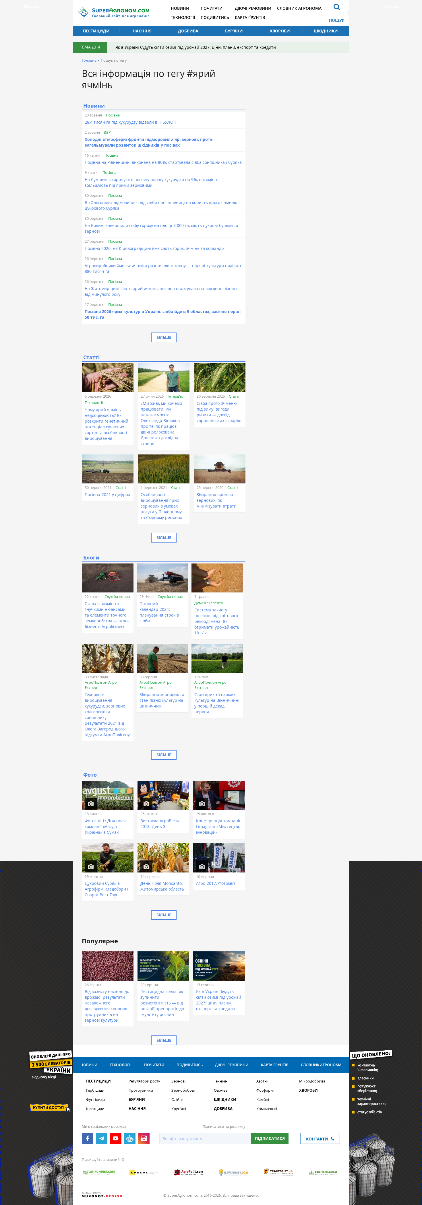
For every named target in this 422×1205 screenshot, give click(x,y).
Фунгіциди (95, 1099)
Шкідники (326, 31)
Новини (180, 8)
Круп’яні (178, 1108)
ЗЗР (107, 132)
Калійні (262, 1099)
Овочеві (221, 1090)
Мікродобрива (312, 1081)
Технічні (221, 1081)
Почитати (211, 8)
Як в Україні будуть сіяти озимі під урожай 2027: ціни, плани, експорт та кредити (195, 47)
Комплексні (266, 1108)
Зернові (178, 1081)
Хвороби (280, 31)
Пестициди (96, 31)
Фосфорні (265, 1090)
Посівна (113, 115)
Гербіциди (95, 1090)
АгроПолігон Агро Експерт (101, 685)
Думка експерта (208, 602)
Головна (89, 60)
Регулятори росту (144, 1081)
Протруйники (141, 1090)
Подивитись (215, 17)
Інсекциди (95, 1108)
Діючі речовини (253, 8)
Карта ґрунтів (250, 17)
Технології (183, 17)
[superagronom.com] (113, 13)
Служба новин (117, 596)
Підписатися (270, 1138)
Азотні (262, 1081)
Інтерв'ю (175, 396)
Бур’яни (234, 31)
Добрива (188, 31)
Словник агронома (299, 8)
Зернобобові (183, 1090)
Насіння (142, 31)
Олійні (177, 1099)
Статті (234, 396)
